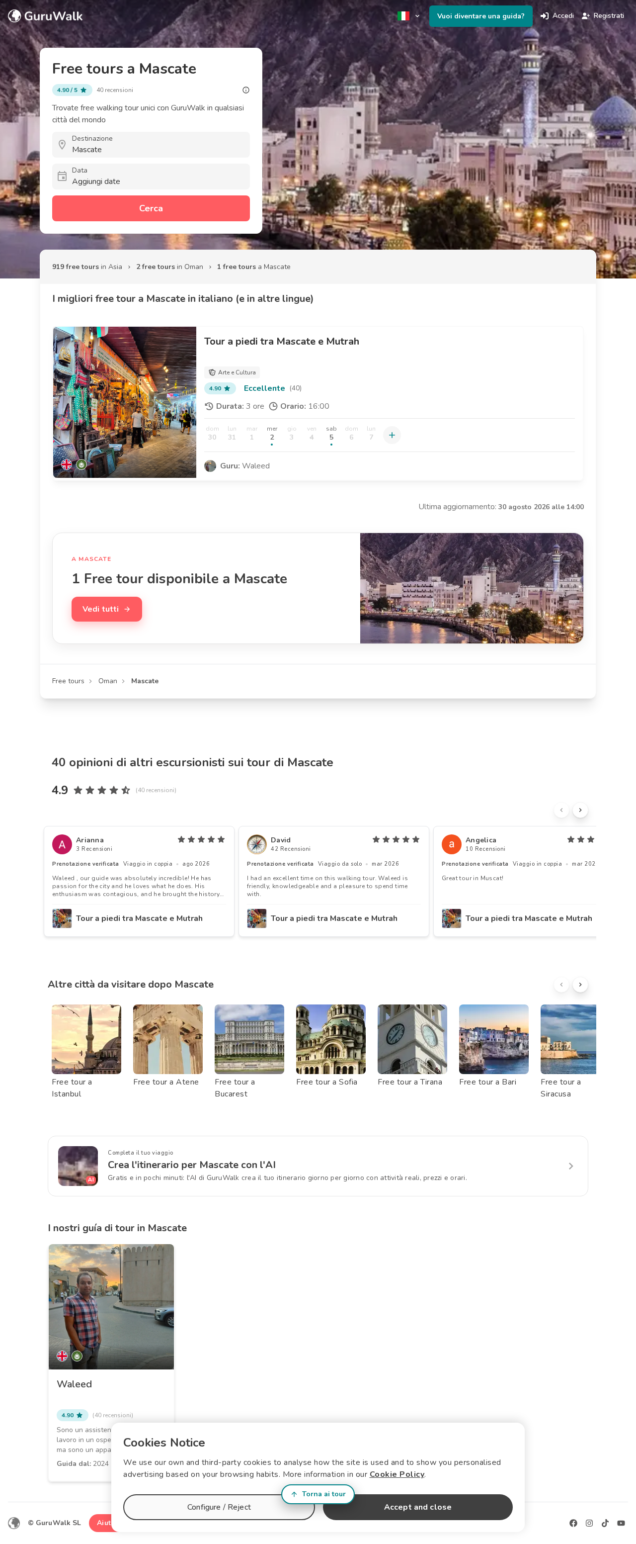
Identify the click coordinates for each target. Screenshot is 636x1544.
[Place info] (246, 90)
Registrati (609, 15)
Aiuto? (108, 1523)
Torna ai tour (324, 1494)
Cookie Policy (397, 1474)
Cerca (151, 208)
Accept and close (418, 1507)
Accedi (563, 15)
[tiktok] (605, 1523)
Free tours (68, 681)
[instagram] (589, 1523)
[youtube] (621, 1523)
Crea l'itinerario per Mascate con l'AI (192, 1165)
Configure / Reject (219, 1507)
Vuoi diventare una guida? (481, 16)
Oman (107, 681)
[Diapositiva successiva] (580, 810)
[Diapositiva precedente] (561, 810)
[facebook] (573, 1523)
